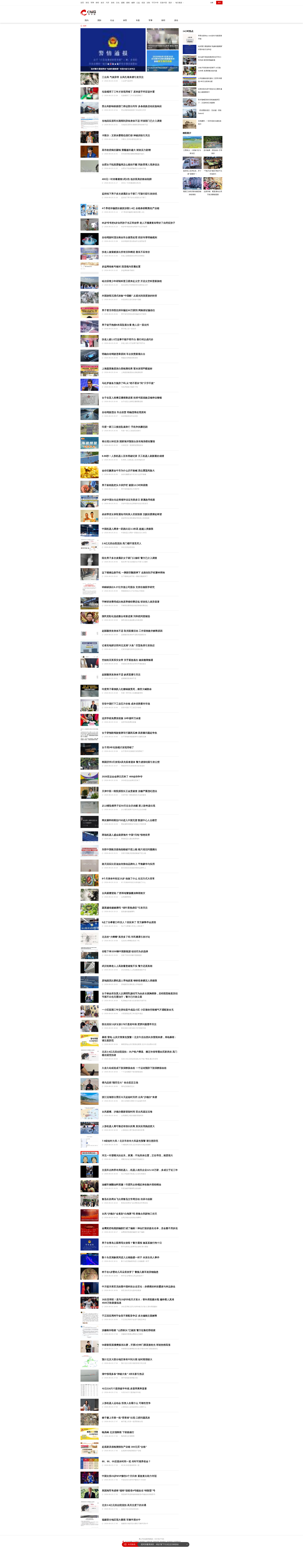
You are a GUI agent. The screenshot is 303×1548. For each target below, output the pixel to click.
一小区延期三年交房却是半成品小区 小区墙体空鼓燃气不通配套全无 (138, 1009)
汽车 (107, 3)
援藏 (123, 3)
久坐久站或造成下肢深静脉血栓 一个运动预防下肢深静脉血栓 (134, 1068)
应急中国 (163, 3)
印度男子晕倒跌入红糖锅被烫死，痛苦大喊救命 (127, 689)
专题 (138, 20)
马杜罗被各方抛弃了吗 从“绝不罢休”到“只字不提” (128, 383)
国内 (87, 20)
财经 (97, 3)
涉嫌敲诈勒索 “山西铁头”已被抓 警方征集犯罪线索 (128, 1330)
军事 (92, 3)
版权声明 (156, 1541)
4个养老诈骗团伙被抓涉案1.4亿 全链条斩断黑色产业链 (130, 208)
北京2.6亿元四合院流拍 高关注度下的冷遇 (124, 1505)
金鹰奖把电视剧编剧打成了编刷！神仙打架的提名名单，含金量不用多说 (140, 1228)
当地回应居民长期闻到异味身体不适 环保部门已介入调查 (132, 121)
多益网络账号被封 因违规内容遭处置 (121, 266)
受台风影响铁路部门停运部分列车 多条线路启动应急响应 (132, 106)
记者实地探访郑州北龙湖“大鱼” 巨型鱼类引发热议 (128, 645)
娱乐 (102, 3)
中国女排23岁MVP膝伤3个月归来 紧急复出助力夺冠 (129, 1476)
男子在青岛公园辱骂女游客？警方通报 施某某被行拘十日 (132, 1243)
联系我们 (143, 1541)
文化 (117, 3)
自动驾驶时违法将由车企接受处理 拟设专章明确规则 (129, 237)
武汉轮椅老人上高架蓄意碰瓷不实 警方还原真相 (127, 966)
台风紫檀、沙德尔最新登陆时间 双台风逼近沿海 (127, 1111)
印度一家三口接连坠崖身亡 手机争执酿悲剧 (125, 427)
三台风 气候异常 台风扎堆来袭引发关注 (123, 77)
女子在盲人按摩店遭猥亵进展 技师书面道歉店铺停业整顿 (132, 397)
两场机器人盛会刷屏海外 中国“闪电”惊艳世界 (126, 835)
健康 (133, 3)
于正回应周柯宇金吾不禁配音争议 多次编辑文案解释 (129, 1315)
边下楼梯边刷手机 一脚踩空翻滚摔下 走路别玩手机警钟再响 (133, 572)
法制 (148, 3)
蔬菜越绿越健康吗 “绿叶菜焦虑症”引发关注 (125, 907)
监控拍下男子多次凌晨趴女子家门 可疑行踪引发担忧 (129, 193)
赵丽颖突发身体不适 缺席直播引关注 (121, 674)
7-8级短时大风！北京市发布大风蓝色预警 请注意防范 (130, 1141)
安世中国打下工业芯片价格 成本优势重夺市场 (126, 703)
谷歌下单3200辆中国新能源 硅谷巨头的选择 (125, 951)
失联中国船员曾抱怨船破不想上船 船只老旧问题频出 (129, 849)
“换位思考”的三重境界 (150, 1544)
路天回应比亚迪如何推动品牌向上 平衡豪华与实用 (128, 864)
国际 (99, 20)
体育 (125, 20)
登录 (219, 2)
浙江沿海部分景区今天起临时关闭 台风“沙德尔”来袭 (129, 1097)
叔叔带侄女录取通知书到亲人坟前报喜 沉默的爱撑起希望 (132, 514)
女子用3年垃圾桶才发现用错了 (118, 747)
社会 (112, 20)
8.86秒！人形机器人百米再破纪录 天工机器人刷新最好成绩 (133, 456)
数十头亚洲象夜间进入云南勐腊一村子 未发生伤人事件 (130, 1257)
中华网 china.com (88, 12)
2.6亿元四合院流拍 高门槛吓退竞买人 (121, 543)
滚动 (176, 20)
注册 (211, 2)
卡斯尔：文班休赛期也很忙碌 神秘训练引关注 (126, 135)
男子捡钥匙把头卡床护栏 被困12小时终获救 (125, 485)
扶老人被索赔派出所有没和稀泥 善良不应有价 (126, 252)
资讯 (87, 3)
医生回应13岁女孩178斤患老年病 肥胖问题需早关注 (129, 1024)
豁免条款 (163, 1541)
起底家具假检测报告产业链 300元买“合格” (124, 1447)
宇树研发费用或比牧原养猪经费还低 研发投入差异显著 (130, 601)
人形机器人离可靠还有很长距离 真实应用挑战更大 (128, 1126)
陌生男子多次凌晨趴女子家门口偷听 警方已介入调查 (129, 558)
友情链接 (170, 1541)
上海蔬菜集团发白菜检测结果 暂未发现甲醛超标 (127, 368)
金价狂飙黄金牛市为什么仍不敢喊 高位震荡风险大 (128, 470)
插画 (128, 3)
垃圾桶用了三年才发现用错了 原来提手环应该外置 (128, 91)
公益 (138, 3)
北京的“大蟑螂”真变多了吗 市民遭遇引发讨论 (126, 937)
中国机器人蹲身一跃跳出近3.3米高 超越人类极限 (127, 529)
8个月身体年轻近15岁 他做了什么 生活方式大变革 (128, 878)
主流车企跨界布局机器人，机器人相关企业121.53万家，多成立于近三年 (140, 1170)
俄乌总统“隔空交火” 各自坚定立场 (120, 1082)
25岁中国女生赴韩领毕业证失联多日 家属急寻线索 (128, 499)
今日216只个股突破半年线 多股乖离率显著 (124, 1388)
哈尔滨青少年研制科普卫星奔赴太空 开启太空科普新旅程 (132, 281)
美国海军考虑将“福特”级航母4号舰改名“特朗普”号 (128, 1490)
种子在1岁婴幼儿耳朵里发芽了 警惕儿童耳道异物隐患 (130, 1272)
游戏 (112, 3)
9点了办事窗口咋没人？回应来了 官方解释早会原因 (129, 922)
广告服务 (136, 1541)
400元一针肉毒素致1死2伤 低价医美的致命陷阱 (127, 179)
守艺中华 (155, 3)
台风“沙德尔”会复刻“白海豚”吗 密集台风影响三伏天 (129, 1213)
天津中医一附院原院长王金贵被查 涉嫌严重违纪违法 (129, 791)
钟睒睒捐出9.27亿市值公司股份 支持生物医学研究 (128, 587)
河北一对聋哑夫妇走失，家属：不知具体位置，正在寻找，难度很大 (137, 1155)
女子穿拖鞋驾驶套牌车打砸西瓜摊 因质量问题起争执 (129, 733)
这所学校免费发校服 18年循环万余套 (121, 718)
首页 (82, 3)
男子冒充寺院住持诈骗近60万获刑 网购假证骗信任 (128, 310)
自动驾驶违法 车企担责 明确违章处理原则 (124, 412)
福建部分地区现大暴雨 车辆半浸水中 (121, 1519)
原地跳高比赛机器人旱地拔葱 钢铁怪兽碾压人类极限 (129, 980)
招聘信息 (149, 1541)
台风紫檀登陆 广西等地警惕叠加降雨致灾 (123, 893)
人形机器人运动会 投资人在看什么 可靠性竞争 (126, 1403)
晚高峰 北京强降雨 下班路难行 (118, 1432)
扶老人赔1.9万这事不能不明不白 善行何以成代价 (127, 339)
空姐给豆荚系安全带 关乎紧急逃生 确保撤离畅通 (127, 660)
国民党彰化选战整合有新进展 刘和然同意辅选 (126, 616)
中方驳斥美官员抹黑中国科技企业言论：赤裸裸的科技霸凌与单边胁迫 (138, 1286)
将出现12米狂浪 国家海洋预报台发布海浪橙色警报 (128, 441)
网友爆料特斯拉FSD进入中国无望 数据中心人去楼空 (129, 820)
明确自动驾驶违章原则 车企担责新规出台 (123, 354)
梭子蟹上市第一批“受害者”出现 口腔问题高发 (126, 1417)
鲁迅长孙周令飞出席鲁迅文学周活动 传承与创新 (127, 1199)
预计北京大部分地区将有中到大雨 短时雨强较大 (127, 1359)
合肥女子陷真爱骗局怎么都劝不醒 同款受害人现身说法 (130, 164)
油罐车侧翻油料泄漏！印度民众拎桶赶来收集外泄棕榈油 (131, 1184)
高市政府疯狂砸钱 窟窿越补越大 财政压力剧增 (126, 150)
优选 (143, 3)
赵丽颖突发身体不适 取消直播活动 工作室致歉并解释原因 (132, 631)
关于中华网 (128, 1541)
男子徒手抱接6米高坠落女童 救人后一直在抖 (125, 325)
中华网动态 (177, 1541)
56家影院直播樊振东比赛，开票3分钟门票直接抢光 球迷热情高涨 (136, 1345)
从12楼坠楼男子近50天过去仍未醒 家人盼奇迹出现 (128, 805)
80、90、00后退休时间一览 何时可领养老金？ (126, 1461)
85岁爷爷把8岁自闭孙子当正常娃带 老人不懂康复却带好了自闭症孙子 (138, 223)
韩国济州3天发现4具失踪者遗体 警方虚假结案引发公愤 (131, 762)
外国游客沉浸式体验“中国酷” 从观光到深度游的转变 (129, 295)
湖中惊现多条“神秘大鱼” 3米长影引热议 (123, 1374)
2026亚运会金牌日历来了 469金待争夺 (122, 776)
